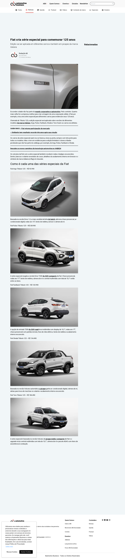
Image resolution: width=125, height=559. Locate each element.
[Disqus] (62, 478)
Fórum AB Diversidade (71, 548)
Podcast (53, 10)
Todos (20, 10)
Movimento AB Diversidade (73, 528)
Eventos (66, 4)
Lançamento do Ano (71, 544)
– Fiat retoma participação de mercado (35, 128)
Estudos (75, 4)
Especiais (95, 10)
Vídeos (64, 10)
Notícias (30, 10)
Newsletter (84, 4)
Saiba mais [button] (9, 546)
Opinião (42, 10)
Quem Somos (54, 4)
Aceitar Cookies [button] (26, 552)
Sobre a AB (68, 523)
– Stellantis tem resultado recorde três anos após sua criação (33, 132)
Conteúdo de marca (79, 10)
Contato (67, 532)
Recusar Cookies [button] (12, 552)
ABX (44, 4)
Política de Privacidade (38, 537)
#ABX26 (67, 540)
